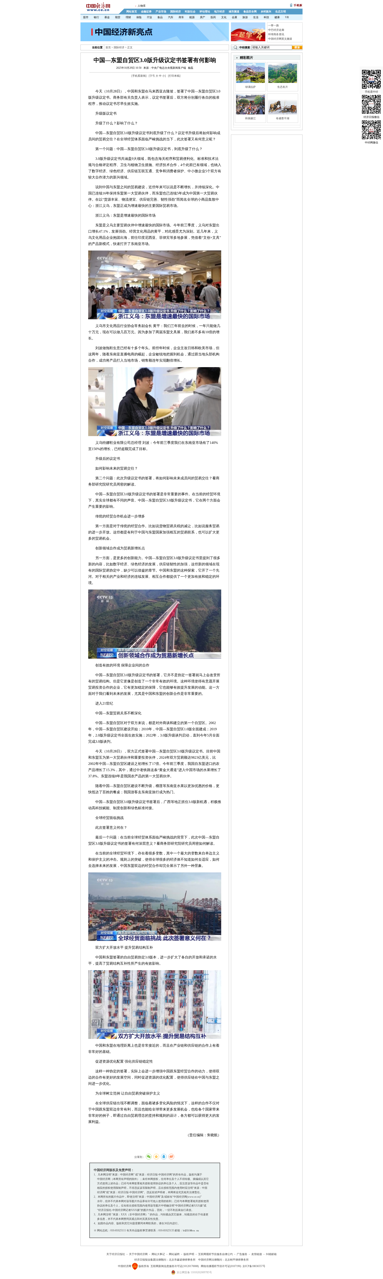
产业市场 (161, 11)
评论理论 (204, 11)
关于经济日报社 (115, 1254)
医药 (213, 17)
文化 (224, 17)
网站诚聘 (174, 1254)
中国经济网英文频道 (280, 38)
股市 (85, 17)
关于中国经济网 (138, 1254)
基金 (107, 17)
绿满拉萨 (250, 86)
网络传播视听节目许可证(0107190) (221, 1266)
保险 (139, 17)
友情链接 (256, 1254)
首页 (108, 47)
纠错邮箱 (271, 1254)
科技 (266, 17)
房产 (202, 17)
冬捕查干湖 (282, 118)
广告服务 (242, 1254)
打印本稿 (174, 75)
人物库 (142, 5)
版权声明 (189, 1254)
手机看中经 (371, 91)
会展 (234, 17)
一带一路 (273, 25)
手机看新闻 (139, 75)
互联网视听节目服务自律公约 (215, 1254)
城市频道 (234, 11)
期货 (117, 17)
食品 (160, 17)
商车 (181, 17)
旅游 (245, 17)
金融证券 (146, 11)
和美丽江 (250, 118)
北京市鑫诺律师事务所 (182, 1259)
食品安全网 (250, 11)
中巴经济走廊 (276, 29)
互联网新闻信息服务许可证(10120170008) (174, 1266)
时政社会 (190, 11)
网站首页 (131, 11)
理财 (128, 17)
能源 (192, 17)
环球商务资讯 (276, 34)
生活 (255, 17)
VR (287, 17)
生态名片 (282, 86)
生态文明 (280, 11)
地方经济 (219, 11)
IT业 (149, 17)
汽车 (170, 17)
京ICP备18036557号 (253, 1266)
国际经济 (175, 11)
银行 (96, 17)
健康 (277, 17)
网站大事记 (158, 1254)
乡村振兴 (266, 11)
